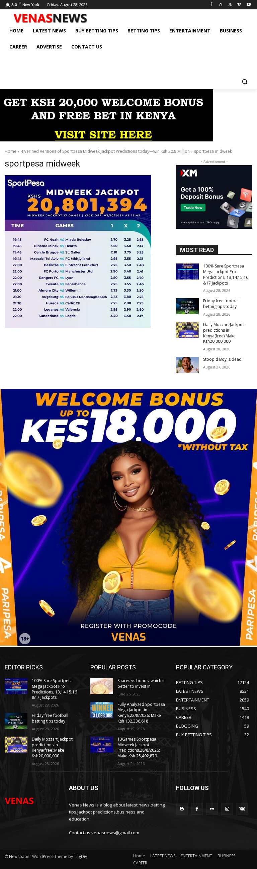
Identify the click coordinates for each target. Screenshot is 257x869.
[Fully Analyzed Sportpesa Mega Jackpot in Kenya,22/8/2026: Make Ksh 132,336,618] (101, 710)
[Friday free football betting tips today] (187, 306)
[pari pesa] (128, 644)
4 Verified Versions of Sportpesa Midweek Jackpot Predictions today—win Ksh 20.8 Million (105, 151)
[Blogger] (182, 809)
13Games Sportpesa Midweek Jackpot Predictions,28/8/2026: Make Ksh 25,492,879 (138, 747)
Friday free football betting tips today (221, 303)
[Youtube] (248, 5)
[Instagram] (221, 5)
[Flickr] (212, 809)
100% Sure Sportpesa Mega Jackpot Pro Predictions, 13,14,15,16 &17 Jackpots (225, 274)
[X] (230, 5)
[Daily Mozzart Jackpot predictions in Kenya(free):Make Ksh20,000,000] (187, 330)
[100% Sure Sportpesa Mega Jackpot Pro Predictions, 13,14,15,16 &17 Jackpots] (187, 271)
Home (10, 151)
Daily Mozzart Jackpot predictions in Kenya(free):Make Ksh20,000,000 (223, 333)
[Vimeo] (239, 5)
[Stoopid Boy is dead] (187, 365)
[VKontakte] (242, 809)
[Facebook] (211, 5)
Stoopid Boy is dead (222, 359)
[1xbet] (106, 139)
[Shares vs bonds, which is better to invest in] (101, 686)
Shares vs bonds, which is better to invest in (141, 683)
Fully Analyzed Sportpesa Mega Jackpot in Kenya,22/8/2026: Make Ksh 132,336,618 (141, 712)
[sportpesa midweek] (86, 251)
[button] (244, 81)
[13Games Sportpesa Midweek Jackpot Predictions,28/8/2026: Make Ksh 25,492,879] (101, 745)
